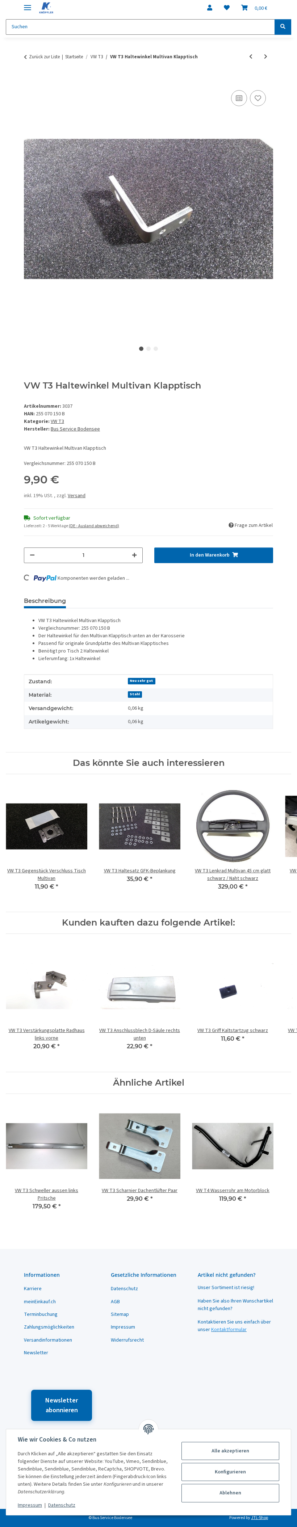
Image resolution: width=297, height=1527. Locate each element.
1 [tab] (141, 349)
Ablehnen (230, 1493)
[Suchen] (283, 27)
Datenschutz (61, 1505)
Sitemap (120, 1314)
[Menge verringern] (32, 555)
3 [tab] (156, 349)
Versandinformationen (48, 1340)
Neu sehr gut (141, 680)
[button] (209, 8)
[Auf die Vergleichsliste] (239, 98)
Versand (76, 495)
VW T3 (57, 421)
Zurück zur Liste (44, 57)
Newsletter (36, 1352)
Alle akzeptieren (230, 1451)
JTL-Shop (259, 1518)
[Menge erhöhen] (134, 555)
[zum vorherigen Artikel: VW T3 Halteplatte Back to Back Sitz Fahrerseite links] (250, 57)
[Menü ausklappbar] (27, 4)
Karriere (33, 1288)
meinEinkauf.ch (40, 1301)
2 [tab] (148, 349)
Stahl (135, 694)
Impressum (30, 1505)
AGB (115, 1301)
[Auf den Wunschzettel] (258, 98)
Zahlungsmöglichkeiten (49, 1327)
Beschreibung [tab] (45, 600)
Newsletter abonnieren (61, 1405)
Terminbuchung (41, 1314)
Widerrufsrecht (127, 1340)
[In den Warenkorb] (29, 80)
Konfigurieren (230, 1472)
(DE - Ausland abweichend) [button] (94, 526)
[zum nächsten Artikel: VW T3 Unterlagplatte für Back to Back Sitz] (265, 57)
